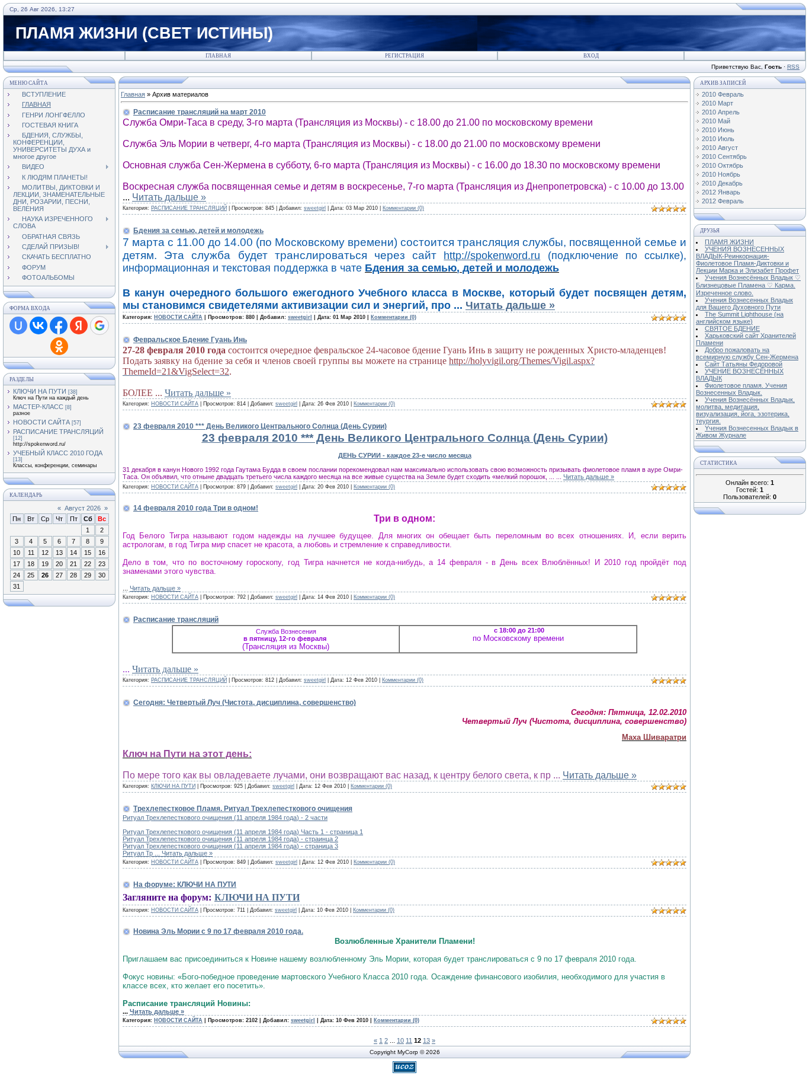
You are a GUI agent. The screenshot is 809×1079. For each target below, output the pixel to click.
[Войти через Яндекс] (79, 325)
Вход (591, 56)
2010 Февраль (723, 94)
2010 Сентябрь (724, 156)
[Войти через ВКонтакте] (38, 325)
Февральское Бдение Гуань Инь (190, 340)
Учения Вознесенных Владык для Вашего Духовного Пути (744, 303)
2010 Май (716, 120)
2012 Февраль (723, 201)
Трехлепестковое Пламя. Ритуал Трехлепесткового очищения (242, 809)
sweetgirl (315, 208)
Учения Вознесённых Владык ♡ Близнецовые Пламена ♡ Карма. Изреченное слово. (748, 285)
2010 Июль (718, 138)
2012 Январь (721, 192)
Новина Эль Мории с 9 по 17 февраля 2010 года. (218, 931)
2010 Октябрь (722, 165)
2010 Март (717, 103)
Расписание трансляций (176, 619)
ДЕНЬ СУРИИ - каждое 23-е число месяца (404, 455)
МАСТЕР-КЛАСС (38, 406)
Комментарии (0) (403, 208)
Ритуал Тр (142, 853)
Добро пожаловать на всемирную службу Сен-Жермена (747, 353)
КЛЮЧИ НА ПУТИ (39, 391)
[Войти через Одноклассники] (59, 346)
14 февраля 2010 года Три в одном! (195, 508)
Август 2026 (83, 508)
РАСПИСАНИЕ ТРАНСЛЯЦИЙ (58, 431)
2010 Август (720, 147)
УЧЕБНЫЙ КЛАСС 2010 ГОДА (57, 452)
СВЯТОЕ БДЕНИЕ (732, 328)
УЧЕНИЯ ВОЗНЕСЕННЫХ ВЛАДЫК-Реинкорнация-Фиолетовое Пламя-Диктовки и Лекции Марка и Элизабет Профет (747, 259)
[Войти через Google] (99, 325)
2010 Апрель (721, 112)
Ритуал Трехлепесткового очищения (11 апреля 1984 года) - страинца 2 (230, 838)
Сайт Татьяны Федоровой (743, 364)
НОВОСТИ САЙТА (41, 422)
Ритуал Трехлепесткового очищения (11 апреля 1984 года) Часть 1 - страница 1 (243, 831)
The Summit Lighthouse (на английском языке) (740, 318)
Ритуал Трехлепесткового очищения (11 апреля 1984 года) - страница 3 (230, 846)
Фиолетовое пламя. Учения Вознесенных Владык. (741, 389)
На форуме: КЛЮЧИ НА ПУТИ (184, 884)
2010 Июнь (718, 129)
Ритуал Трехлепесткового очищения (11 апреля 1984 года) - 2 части (225, 817)
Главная (218, 56)
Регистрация (404, 56)
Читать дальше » (169, 197)
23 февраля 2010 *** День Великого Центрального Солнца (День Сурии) (260, 426)
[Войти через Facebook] (59, 325)
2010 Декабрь (722, 183)
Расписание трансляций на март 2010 (199, 112)
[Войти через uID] (18, 325)
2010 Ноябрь (721, 174)
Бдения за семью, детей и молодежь (198, 230)
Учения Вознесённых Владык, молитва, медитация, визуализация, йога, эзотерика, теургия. (745, 410)
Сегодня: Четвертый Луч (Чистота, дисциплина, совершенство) (244, 702)
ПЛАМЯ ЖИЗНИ (729, 241)
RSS (793, 66)
